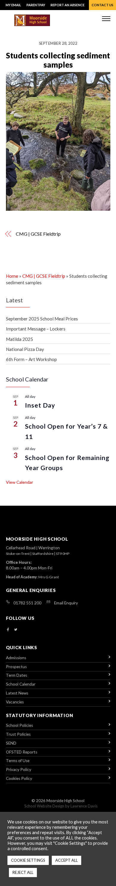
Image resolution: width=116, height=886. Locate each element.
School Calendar (20, 684)
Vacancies (15, 702)
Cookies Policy (19, 778)
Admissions (16, 657)
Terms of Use (17, 760)
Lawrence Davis (84, 806)
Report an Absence (67, 5)
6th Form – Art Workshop (31, 359)
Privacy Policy (18, 769)
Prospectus (16, 666)
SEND (11, 743)
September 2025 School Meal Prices (42, 318)
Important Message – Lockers (35, 328)
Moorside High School (65, 800)
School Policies (19, 725)
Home (12, 276)
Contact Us (102, 5)
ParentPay (35, 5)
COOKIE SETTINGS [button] (28, 860)
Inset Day (40, 405)
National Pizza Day (25, 349)
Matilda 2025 (19, 339)
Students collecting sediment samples (58, 60)
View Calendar (19, 482)
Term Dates (16, 675)
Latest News (17, 693)
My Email (13, 5)
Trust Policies (18, 734)
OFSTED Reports (21, 752)
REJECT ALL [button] (22, 872)
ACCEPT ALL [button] (66, 860)
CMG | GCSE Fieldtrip (38, 234)
